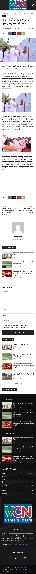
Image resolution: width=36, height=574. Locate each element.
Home (3, 13)
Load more (17, 383)
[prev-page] (3, 281)
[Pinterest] (19, 33)
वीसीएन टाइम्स (8, 28)
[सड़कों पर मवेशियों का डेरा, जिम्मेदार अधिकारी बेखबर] (7, 376)
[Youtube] (25, 558)
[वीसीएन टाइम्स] (3, 29)
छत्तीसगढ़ (8, 13)
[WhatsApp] (23, 33)
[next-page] (6, 281)
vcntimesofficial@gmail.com (18, 544)
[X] (14, 33)
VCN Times (15, 567)
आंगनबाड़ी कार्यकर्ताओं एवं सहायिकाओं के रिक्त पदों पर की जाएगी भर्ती (26, 210)
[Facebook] (10, 33)
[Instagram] (15, 558)
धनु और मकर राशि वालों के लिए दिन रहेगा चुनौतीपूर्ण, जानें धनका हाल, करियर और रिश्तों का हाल (23, 273)
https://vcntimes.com (18, 239)
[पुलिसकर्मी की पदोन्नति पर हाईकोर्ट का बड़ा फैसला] (7, 255)
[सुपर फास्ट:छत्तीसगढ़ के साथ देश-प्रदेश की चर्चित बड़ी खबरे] (7, 264)
